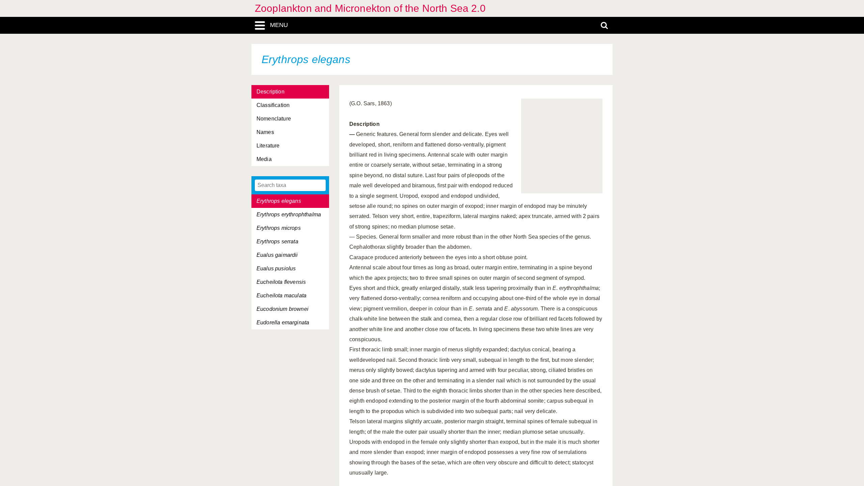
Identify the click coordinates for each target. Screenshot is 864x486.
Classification (273, 105)
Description (270, 91)
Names (265, 132)
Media (264, 159)
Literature (268, 145)
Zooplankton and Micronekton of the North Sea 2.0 (370, 8)
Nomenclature (273, 119)
